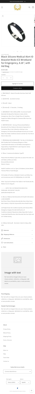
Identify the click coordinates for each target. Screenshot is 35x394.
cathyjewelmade (15, 391)
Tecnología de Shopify (22, 391)
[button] (2, 7)
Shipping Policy (7, 336)
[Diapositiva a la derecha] (21, 51)
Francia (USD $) (11, 382)
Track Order (6, 357)
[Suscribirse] (30, 371)
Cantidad (3, 74)
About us (5, 350)
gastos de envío (6, 71)
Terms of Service (7, 340)
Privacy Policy (6, 329)
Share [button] (4, 247)
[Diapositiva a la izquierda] (14, 51)
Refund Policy (6, 333)
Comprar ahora (17, 88)
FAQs (4, 354)
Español (24, 382)
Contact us (6, 361)
